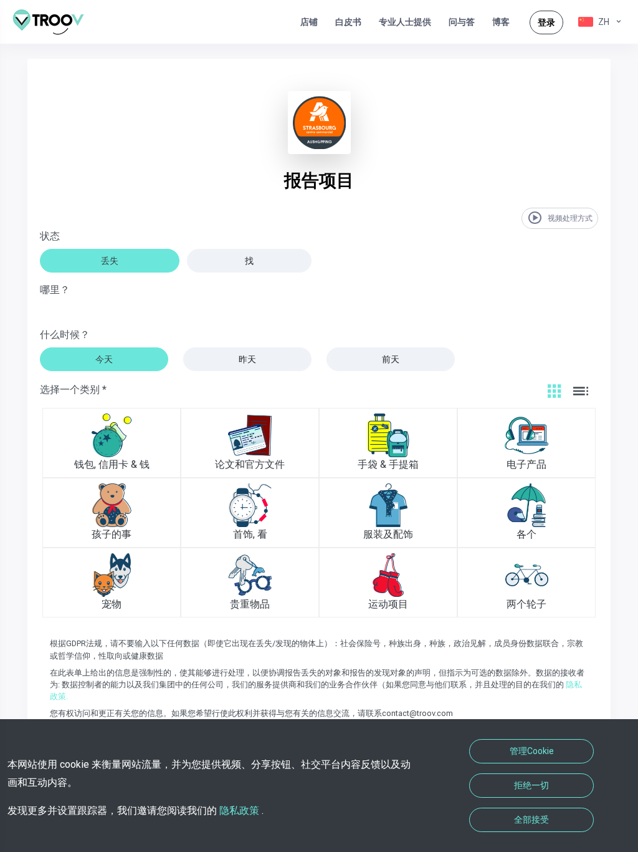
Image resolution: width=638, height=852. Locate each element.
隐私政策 (239, 810)
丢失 (109, 261)
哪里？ (55, 290)
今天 (104, 359)
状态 (50, 236)
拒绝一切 (531, 785)
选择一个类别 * (73, 389)
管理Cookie (532, 751)
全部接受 (531, 820)
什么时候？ (65, 335)
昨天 (247, 359)
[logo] (52, 22)
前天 (390, 359)
